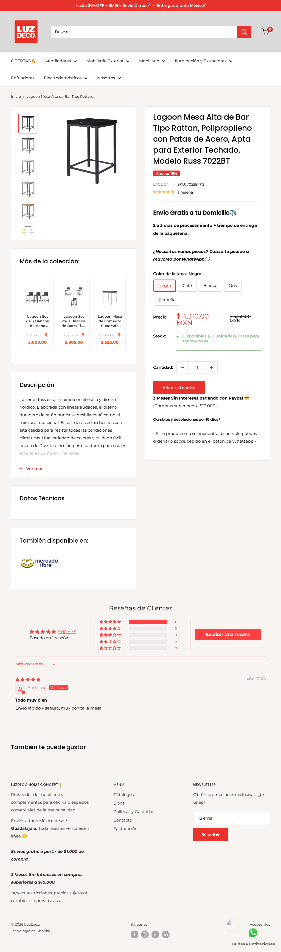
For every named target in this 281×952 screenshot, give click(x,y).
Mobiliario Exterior (104, 60)
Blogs (119, 803)
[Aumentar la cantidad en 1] (211, 367)
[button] (111, 622)
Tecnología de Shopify (30, 931)
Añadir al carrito (179, 387)
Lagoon (161, 184)
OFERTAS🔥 (23, 60)
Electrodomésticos (63, 77)
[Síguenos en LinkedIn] (166, 934)
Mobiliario (149, 60)
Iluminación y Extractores (200, 60)
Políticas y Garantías (133, 811)
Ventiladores (58, 60)
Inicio (16, 96)
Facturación (125, 828)
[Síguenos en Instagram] (145, 934)
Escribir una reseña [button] (228, 634)
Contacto (122, 820)
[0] (265, 32)
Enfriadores (22, 77)
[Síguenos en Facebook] (134, 934)
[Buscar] (244, 32)
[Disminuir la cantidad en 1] (182, 367)
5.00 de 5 (67, 631)
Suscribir (210, 834)
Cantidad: (163, 367)
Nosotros (106, 77)
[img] (27, 679)
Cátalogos (123, 794)
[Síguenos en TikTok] (155, 934)
